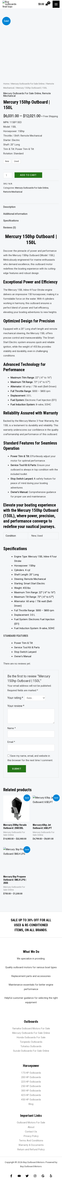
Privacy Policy (31, 1136)
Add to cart (28, 175)
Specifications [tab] (11, 220)
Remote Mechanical (12, 192)
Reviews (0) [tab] (9, 227)
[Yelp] (50, 1175)
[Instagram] (35, 1175)
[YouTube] (19, 1175)
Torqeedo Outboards (31, 1041)
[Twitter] (27, 1175)
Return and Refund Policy (31, 1149)
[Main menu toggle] (56, 4)
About (31, 1127)
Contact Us (31, 1131)
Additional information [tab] (15, 213)
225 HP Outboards (31, 1081)
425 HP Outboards (31, 1095)
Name (11, 728)
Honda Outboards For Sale (31, 1037)
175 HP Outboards (31, 1072)
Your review (15, 706)
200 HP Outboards (31, 1077)
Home (6, 83)
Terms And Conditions (31, 1140)
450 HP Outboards (31, 1099)
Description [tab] (9, 206)
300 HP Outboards (31, 1090)
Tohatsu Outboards (31, 1046)
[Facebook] (11, 1175)
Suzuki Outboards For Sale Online (31, 1050)
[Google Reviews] (42, 1175)
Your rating (15, 697)
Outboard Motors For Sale (31, 1122)
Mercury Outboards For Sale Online (27, 83)
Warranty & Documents (31, 1145)
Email (11, 741)
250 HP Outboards (31, 1086)
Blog (31, 1104)
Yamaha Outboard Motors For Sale (31, 1028)
